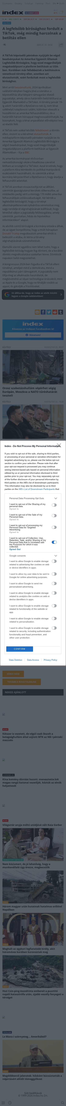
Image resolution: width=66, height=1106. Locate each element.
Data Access (33, 660)
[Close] (60, 446)
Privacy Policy (50, 660)
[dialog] (33, 553)
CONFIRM (19, 649)
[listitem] (33, 498)
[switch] (54, 505)
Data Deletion (15, 660)
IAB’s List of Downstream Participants (37, 489)
